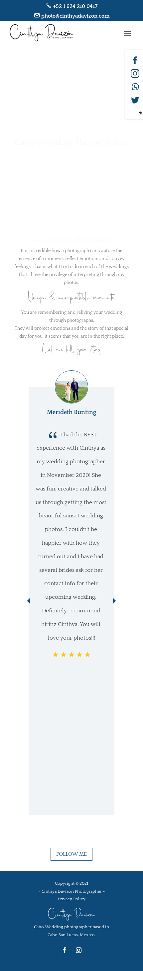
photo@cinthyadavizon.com (74, 16)
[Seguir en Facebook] (64, 950)
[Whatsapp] (135, 86)
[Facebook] (135, 60)
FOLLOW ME (71, 854)
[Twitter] (135, 100)
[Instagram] (135, 73)
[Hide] (140, 113)
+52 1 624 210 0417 (75, 6)
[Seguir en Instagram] (78, 950)
